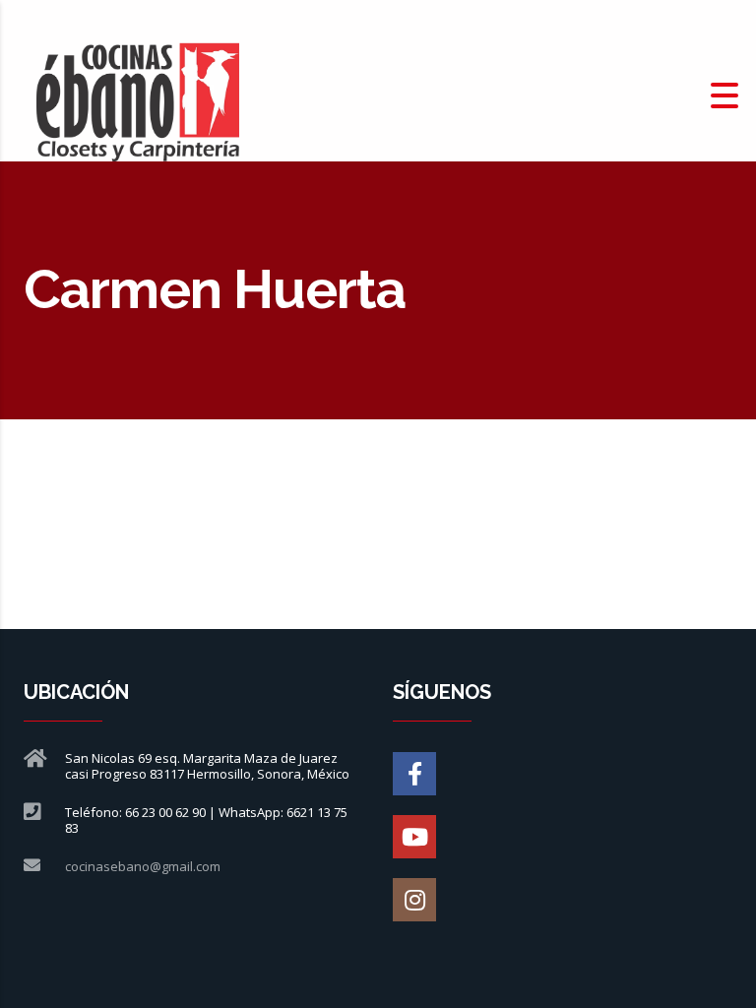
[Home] (138, 93)
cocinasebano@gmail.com (142, 866)
